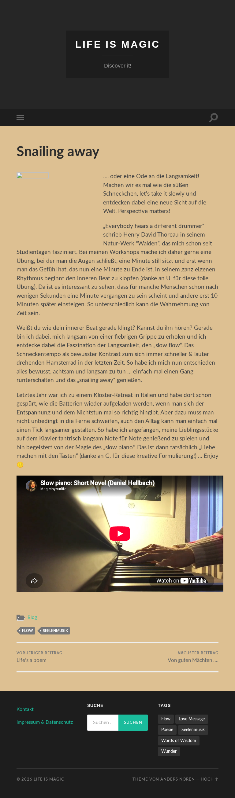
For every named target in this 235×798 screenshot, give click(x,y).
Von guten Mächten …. (193, 657)
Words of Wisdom (178, 740)
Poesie (167, 729)
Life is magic (117, 44)
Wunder (169, 751)
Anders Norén (177, 779)
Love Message (192, 719)
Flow (27, 631)
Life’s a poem (39, 657)
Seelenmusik (55, 631)
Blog (32, 617)
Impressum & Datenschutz (45, 722)
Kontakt (25, 709)
